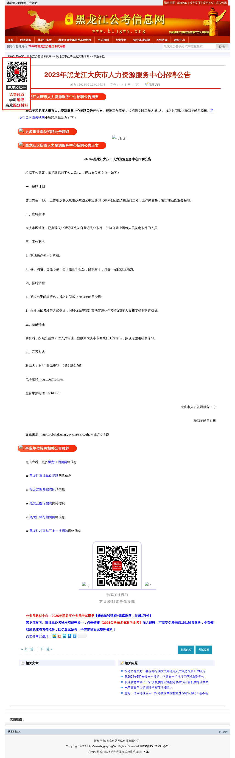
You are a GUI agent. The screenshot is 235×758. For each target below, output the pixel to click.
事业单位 (99, 56)
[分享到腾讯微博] (64, 636)
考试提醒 (203, 649)
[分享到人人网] (69, 636)
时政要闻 (25, 40)
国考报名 (12, 46)
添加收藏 (221, 2)
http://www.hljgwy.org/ (100, 746)
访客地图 (169, 2)
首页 (11, 40)
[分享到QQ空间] (54, 636)
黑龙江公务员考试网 (39, 56)
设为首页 (208, 2)
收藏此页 (186, 649)
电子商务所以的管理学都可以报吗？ (148, 687)
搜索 (222, 46)
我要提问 (154, 84)
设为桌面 (195, 2)
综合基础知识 (141, 40)
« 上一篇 (27, 649)
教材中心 (179, 40)
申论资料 (103, 40)
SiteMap (182, 2)
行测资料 (121, 40)
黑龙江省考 (45, 40)
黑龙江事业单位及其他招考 (74, 40)
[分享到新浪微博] (59, 636)
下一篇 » (46, 649)
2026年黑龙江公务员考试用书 (46, 46)
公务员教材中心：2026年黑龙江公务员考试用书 (89, 616)
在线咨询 (162, 40)
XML (146, 751)
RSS (11, 731)
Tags (18, 731)
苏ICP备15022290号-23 (154, 746)
